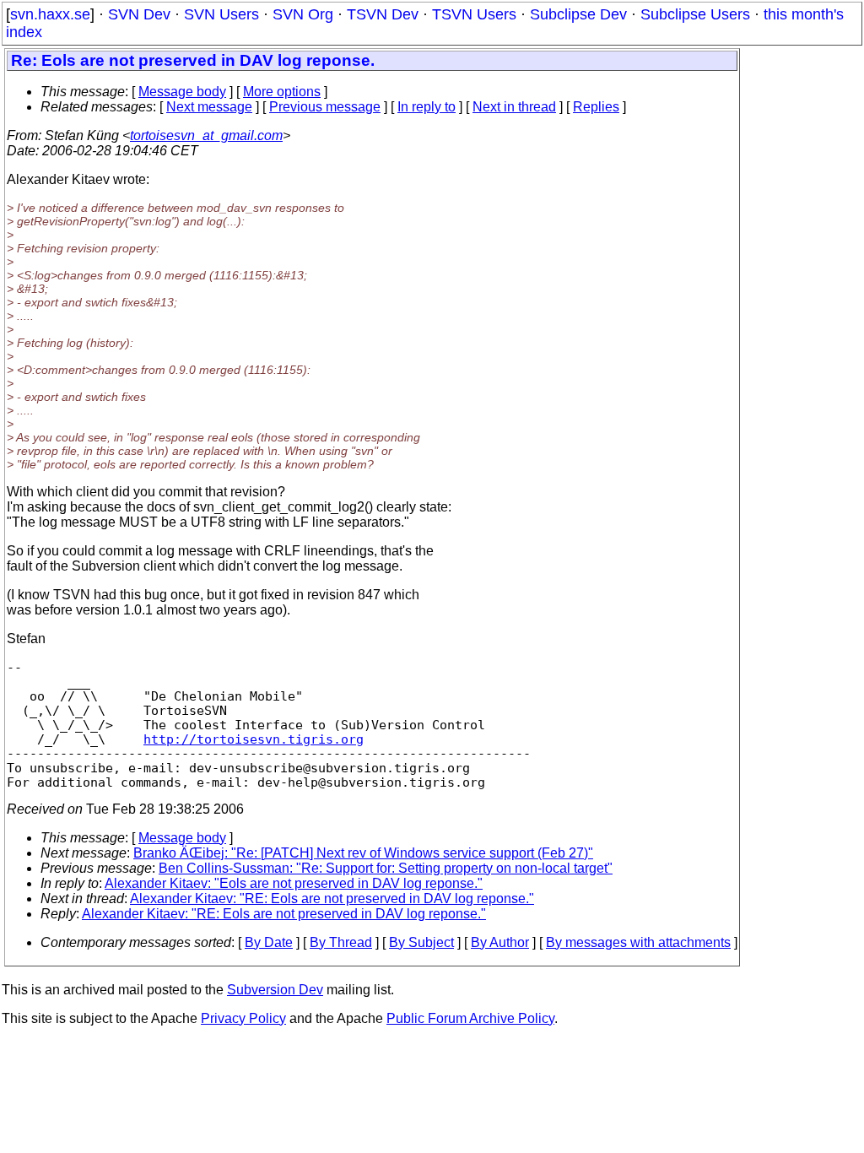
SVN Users (221, 14)
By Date (269, 942)
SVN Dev (139, 14)
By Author (500, 942)
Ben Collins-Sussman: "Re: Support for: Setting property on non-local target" (386, 868)
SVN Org (303, 14)
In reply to (426, 107)
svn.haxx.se (50, 14)
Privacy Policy (243, 1018)
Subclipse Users (695, 14)
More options (282, 91)
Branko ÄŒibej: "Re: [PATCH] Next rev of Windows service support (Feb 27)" (363, 853)
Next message (209, 107)
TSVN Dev (382, 14)
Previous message (325, 107)
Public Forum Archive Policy (470, 1018)
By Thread (341, 942)
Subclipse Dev (578, 14)
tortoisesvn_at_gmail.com (206, 135)
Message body (182, 91)
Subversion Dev (275, 989)
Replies (596, 107)
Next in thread (514, 107)
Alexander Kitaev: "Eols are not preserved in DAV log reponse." (294, 883)
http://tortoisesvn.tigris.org (253, 739)
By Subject (421, 942)
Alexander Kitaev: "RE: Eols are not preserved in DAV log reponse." (332, 898)
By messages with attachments (638, 942)
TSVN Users (474, 14)
